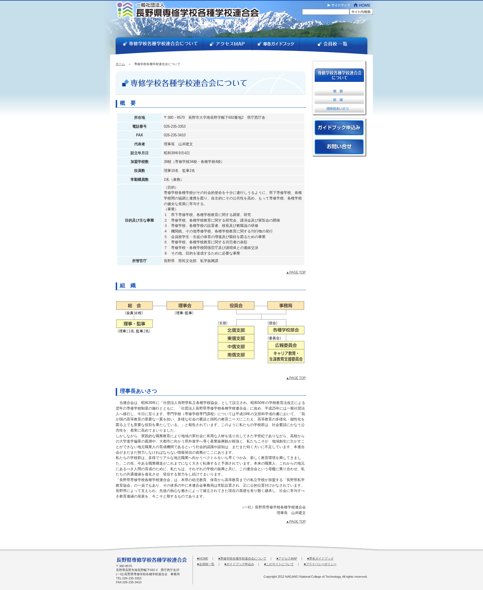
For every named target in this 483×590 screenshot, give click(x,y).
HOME (364, 4)
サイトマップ (338, 4)
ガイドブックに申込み (339, 128)
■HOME (202, 558)
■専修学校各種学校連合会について (242, 558)
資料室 (275, 46)
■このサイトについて (279, 564)
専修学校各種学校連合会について (156, 46)
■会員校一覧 (205, 564)
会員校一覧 (336, 46)
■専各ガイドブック (320, 558)
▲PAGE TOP (296, 272)
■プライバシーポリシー (320, 564)
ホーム (120, 64)
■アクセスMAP (286, 558)
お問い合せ (339, 147)
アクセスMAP (227, 46)
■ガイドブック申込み (239, 564)
